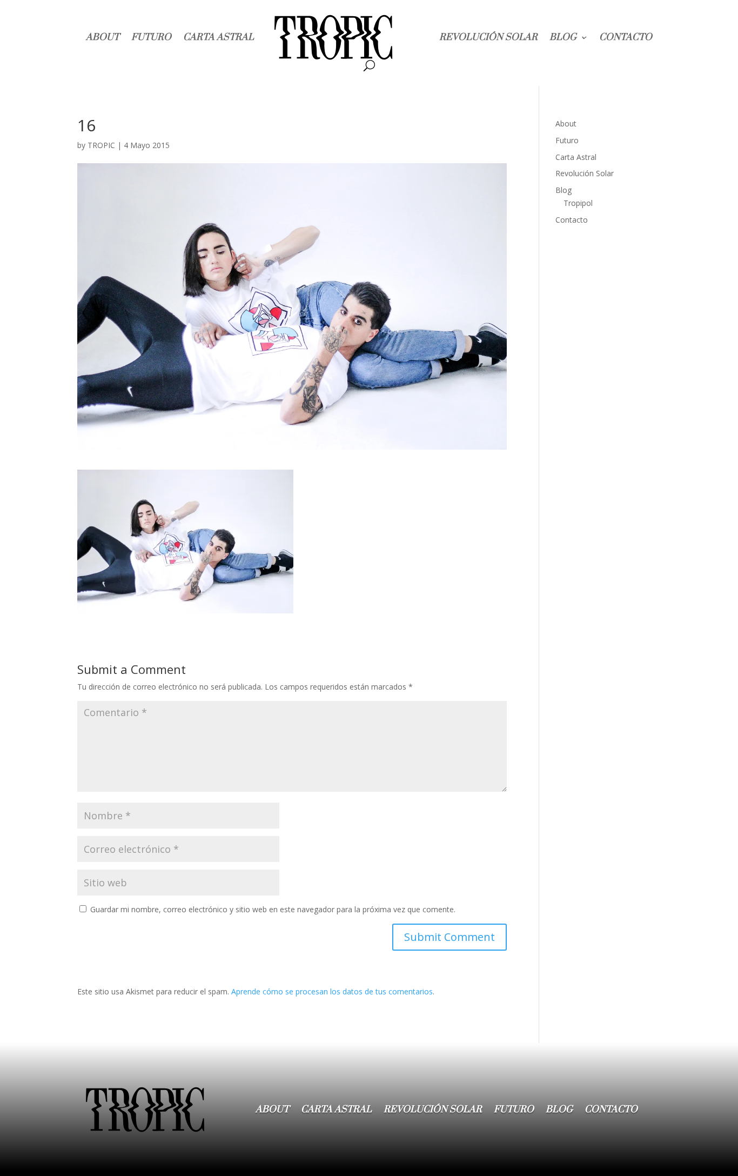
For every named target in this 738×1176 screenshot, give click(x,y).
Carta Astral (218, 37)
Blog (562, 37)
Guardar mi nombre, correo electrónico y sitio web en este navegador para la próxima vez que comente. (272, 909)
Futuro (151, 37)
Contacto (625, 37)
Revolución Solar (488, 37)
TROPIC (101, 145)
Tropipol (578, 203)
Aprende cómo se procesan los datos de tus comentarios (332, 991)
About (102, 37)
